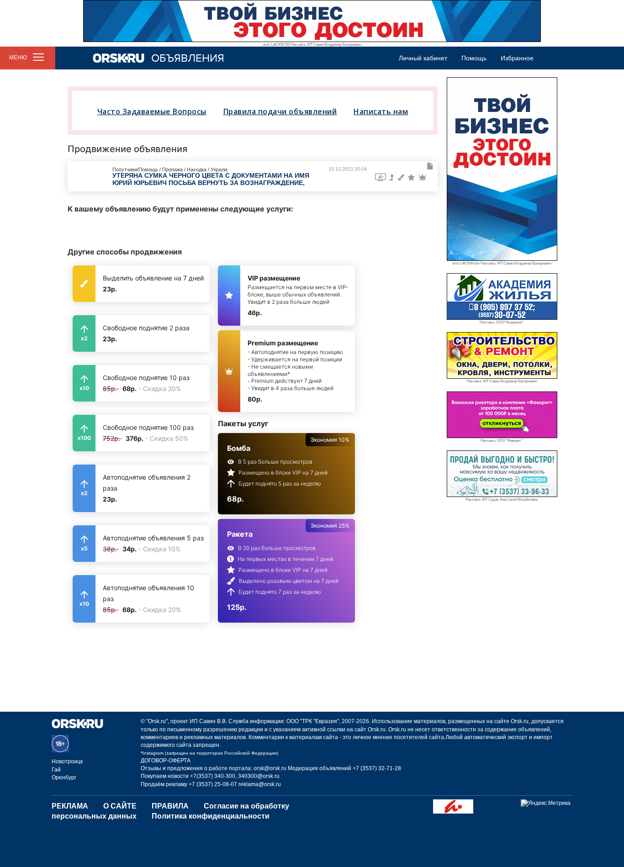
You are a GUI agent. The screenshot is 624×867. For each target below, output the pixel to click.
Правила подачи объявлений (280, 111)
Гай (56, 770)
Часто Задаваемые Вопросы (151, 111)
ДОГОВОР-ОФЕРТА (165, 760)
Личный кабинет (423, 58)
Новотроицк (67, 761)
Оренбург (64, 777)
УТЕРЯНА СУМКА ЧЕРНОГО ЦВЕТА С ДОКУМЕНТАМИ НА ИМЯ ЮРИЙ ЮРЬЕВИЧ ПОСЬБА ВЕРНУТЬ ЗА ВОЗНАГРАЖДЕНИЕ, (210, 179)
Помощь (474, 58)
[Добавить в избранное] (430, 166)
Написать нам (381, 111)
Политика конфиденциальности (211, 816)
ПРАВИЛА (170, 806)
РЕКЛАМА (70, 806)
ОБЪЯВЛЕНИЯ (187, 58)
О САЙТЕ (120, 806)
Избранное (517, 58)
